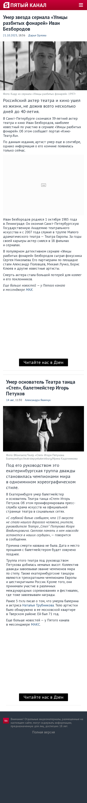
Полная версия (43, 732)
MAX (29, 289)
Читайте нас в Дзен (43, 362)
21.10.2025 (10, 35)
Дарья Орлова (37, 35)
